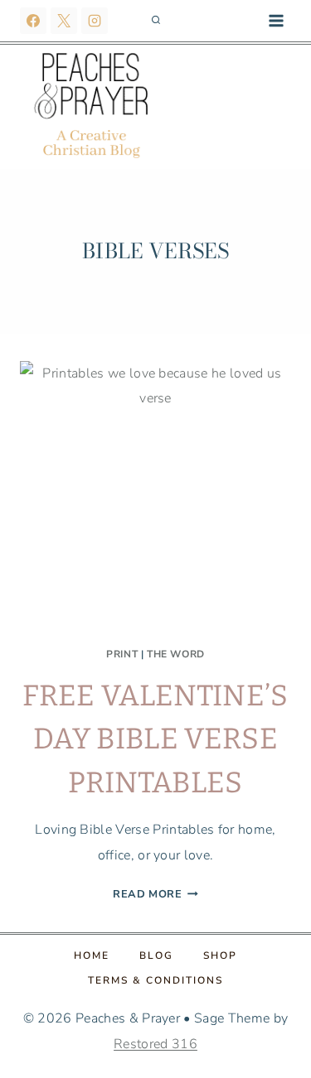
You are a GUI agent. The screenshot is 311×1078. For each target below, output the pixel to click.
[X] (64, 20)
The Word (176, 654)
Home (91, 955)
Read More (155, 894)
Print (122, 654)
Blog (156, 955)
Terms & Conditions (155, 980)
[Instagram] (94, 20)
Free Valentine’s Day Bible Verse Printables (155, 739)
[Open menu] (275, 20)
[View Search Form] (156, 21)
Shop (220, 955)
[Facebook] (33, 20)
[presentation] (155, 496)
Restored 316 (155, 1044)
